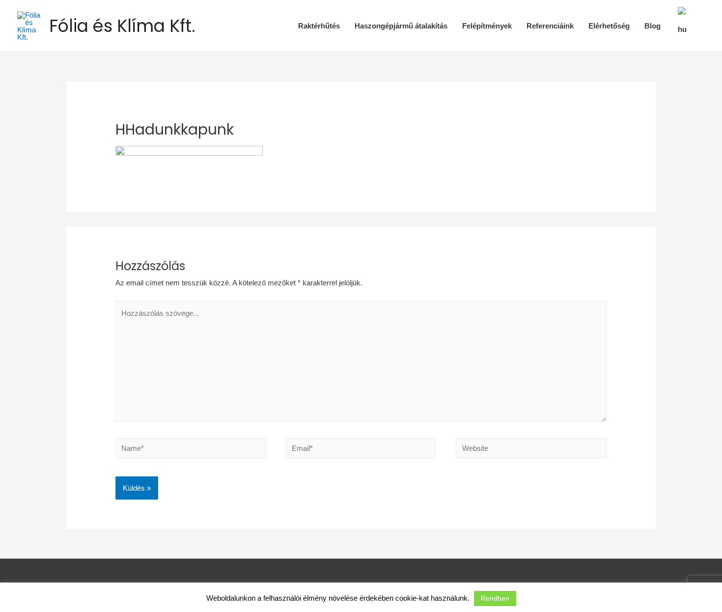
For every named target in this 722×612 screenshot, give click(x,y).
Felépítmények (487, 26)
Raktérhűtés (319, 26)
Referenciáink (550, 26)
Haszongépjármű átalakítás (401, 26)
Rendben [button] (495, 598)
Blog (652, 26)
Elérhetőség (609, 26)
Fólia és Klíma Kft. (122, 26)
